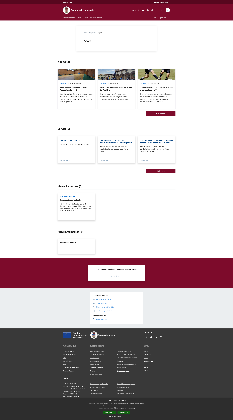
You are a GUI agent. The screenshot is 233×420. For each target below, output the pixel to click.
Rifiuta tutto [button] (124, 412)
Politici (65, 364)
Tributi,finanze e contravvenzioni (127, 358)
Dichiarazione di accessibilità (126, 394)
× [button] (231, 400)
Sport (73, 196)
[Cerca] (168, 10)
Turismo (92, 371)
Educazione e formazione (124, 351)
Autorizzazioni (121, 367)
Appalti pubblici (94, 364)
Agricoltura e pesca (123, 371)
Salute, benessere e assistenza (126, 364)
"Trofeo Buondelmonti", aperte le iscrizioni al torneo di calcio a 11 (156, 88)
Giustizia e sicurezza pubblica (126, 354)
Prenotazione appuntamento (99, 384)
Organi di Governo (68, 351)
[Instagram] (147, 10)
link (134, 408)
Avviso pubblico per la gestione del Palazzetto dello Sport (73, 88)
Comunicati (63, 83)
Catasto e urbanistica (96, 368)
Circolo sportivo (65, 196)
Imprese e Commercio (96, 361)
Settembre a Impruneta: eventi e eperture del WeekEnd (116, 88)
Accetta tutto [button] (109, 412)
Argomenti (92, 33)
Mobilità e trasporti (96, 374)
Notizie (146, 351)
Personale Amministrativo (71, 368)
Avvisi (146, 358)
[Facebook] (138, 10)
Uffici (64, 358)
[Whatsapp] (151, 10)
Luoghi (146, 367)
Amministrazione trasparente (126, 384)
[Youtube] (142, 10)
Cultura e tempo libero (97, 354)
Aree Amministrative (69, 354)
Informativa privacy (123, 387)
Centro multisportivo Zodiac (70, 200)
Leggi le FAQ (94, 390)
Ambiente (120, 361)
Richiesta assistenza (96, 394)
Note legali (120, 390)
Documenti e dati (68, 371)
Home (85, 33)
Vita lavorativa (94, 358)
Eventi (146, 370)
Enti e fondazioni (68, 361)
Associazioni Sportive (68, 242)
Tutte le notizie (160, 113)
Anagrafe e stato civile (97, 351)
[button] (116, 417)
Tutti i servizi (161, 171)
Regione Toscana (68, 2)
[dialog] (116, 409)
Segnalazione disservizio (97, 387)
